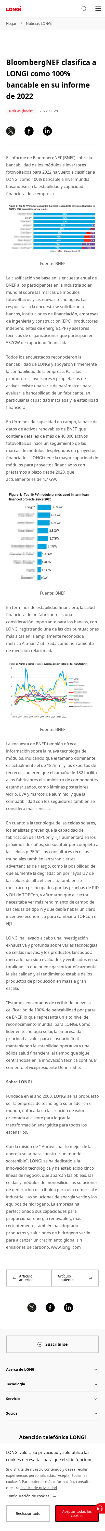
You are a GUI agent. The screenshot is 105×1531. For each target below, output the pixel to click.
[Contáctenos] (100, 1508)
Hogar (11, 23)
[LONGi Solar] (13, 8)
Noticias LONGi (39, 23)
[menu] (98, 8)
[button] (84, 9)
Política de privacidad (38, 1487)
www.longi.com (66, 1247)
